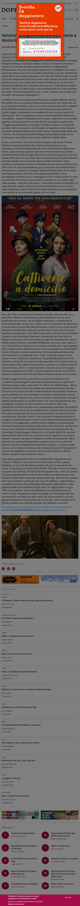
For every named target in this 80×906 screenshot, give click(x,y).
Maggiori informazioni (16, 904)
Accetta (68, 897)
